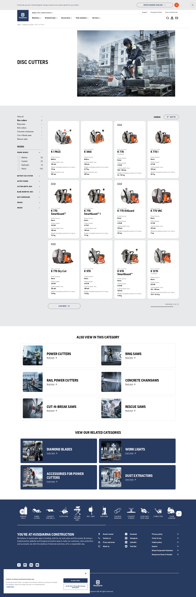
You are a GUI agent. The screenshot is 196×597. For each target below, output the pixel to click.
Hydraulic (25, 165)
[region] (47, 581)
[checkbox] (22, 157)
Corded (24, 161)
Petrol (24, 168)
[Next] (179, 513)
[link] (23, 16)
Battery (24, 157)
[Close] (85, 573)
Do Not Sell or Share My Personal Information (75, 586)
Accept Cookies (75, 580)
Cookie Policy (10, 587)
